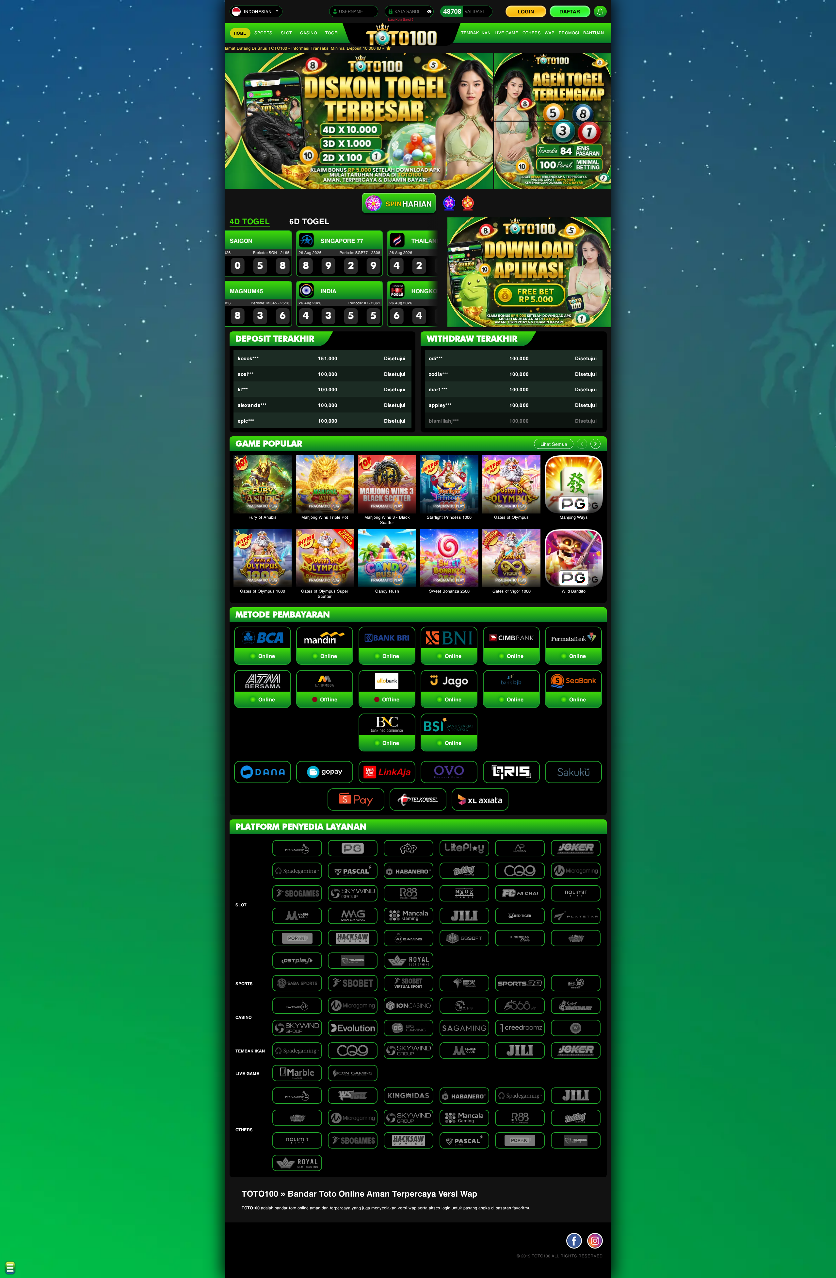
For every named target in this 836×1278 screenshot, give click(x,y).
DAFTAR (569, 11)
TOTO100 (251, 1207)
